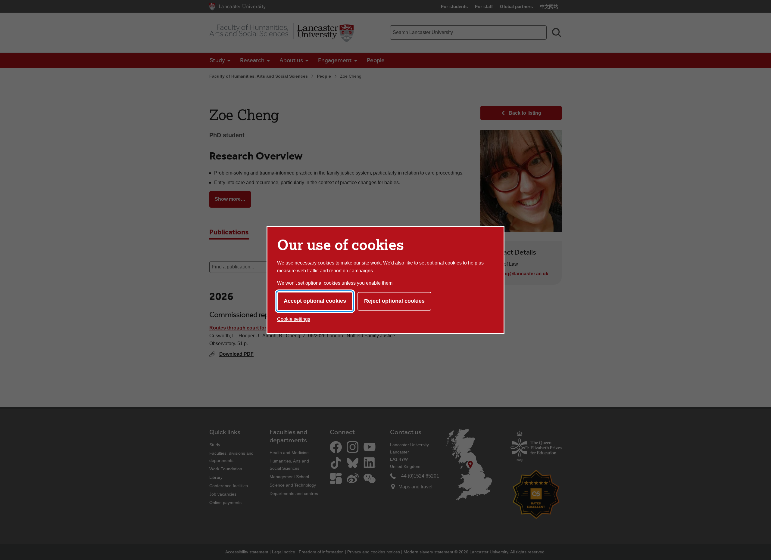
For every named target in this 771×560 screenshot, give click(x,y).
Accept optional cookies (315, 301)
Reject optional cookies (394, 301)
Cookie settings (293, 319)
